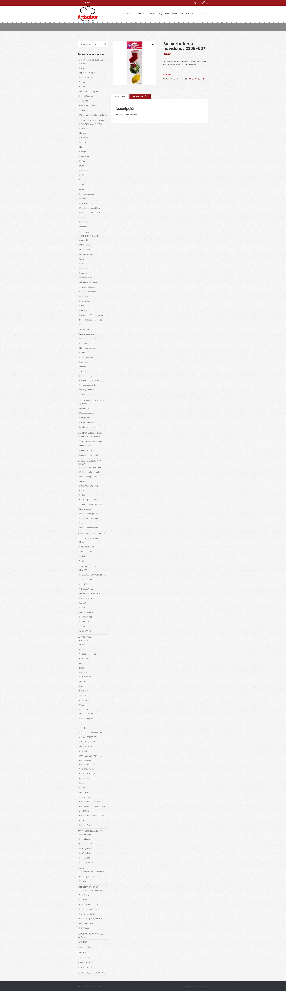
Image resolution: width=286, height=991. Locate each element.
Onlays (82, 189)
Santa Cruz (83, 691)
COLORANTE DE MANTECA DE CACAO (92, 818)
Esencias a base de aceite (89, 436)
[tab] (119, 96)
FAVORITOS (82, 942)
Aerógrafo (83, 101)
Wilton (82, 787)
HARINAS (83, 672)
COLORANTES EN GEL (88, 764)
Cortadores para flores (88, 385)
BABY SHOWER (85, 598)
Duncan (82, 681)
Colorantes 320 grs (87, 773)
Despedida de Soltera (88, 282)
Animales (83, 343)
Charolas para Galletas (88, 499)
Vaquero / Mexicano (87, 291)
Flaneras (82, 481)
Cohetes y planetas (87, 287)
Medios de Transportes (89, 338)
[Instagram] (196, 3)
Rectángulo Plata (86, 848)
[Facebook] (191, 3)
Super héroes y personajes (90, 320)
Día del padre (84, 249)
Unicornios (83, 268)
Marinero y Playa (86, 277)
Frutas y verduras (86, 254)
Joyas (81, 166)
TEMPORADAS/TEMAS (87, 567)
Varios (82, 110)
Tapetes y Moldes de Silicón (90, 504)
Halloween (83, 137)
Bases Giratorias (86, 77)
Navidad (200, 79)
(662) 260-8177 (86, 3)
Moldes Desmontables (88, 527)
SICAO (81, 668)
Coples (82, 87)
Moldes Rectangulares (88, 518)
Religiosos (83, 296)
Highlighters (84, 417)
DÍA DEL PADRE (85, 617)
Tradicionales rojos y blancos (91, 872)
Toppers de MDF (86, 551)
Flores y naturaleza (87, 348)
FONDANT (83, 709)
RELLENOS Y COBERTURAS (90, 732)
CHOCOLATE (84, 640)
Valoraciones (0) (140, 96)
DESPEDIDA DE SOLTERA (89, 593)
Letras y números (86, 194)
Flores (81, 147)
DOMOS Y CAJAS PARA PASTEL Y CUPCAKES (91, 935)
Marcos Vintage (86, 245)
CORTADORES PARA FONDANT (92, 381)
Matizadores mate (87, 413)
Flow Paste (83, 792)
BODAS (82, 607)
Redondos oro (85, 839)
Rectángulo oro (85, 853)
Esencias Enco (85, 445)
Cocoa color (84, 658)
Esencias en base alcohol (89, 455)
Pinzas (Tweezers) (87, 96)
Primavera (83, 310)
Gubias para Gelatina (88, 105)
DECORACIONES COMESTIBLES (91, 400)
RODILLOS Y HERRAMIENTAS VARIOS (91, 215)
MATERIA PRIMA (84, 637)
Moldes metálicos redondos (90, 467)
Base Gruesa (84, 858)
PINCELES (83, 222)
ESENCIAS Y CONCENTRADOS (90, 433)
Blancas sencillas (86, 862)
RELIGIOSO (83, 584)
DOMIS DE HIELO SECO (87, 957)
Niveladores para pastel (89, 91)
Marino (82, 161)
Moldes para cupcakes (88, 513)
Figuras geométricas (87, 334)
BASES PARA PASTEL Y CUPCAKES (92, 533)
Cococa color (84, 797)
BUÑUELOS (84, 928)
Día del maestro (86, 376)
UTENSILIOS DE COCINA (88, 887)
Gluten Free (84, 700)
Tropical (82, 371)
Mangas (82, 63)
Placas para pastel (87, 547)
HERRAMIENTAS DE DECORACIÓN (92, 60)
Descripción (120, 96)
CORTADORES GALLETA (89, 236)
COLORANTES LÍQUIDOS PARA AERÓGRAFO (92, 808)
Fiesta (81, 259)
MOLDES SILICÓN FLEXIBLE (90, 124)
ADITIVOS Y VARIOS (87, 742)
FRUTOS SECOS (85, 746)
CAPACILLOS (83, 868)
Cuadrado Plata (85, 844)
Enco (81, 783)
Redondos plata (85, 834)
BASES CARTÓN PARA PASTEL (90, 831)
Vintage (82, 151)
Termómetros (85, 895)
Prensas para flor (86, 156)
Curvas (82, 490)
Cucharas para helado (88, 904)
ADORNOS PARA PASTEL (88, 539)
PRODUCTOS (187, 13)
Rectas (82, 495)
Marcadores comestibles (89, 208)
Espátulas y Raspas (87, 72)
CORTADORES (83, 232)
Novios (82, 542)
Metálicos (83, 881)
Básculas (83, 900)
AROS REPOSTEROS (86, 967)
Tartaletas (83, 523)
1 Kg (81, 723)
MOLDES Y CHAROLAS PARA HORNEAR (89, 462)
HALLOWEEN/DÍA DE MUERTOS (92, 575)
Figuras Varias (85, 509)
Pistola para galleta (87, 914)
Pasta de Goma (85, 825)
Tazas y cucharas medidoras (91, 890)
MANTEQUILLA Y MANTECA (91, 756)
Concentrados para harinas (90, 441)
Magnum (83, 198)
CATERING (82, 952)
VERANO (82, 626)
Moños (82, 175)
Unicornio (83, 170)
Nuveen (82, 644)
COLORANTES (85, 760)
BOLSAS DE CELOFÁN (87, 962)
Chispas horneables (87, 654)
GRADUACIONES (86, 589)
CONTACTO (203, 13)
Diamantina (84, 408)
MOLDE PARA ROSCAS (88, 486)
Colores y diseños (86, 876)
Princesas (83, 306)
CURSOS (142, 13)
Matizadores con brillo (88, 422)
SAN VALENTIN (85, 579)
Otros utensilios (86, 923)
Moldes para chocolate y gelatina (93, 115)
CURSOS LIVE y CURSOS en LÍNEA (92, 973)
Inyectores (83, 203)
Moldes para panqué (88, 476)
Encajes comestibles (87, 427)
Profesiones (84, 362)
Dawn (81, 686)
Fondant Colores (86, 713)
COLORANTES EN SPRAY (89, 801)
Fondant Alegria (86, 718)
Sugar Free (83, 695)
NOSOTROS (128, 13)
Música (82, 324)
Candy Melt (84, 649)
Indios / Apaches (86, 357)
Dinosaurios (84, 301)
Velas (81, 561)
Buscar (104, 44)
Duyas (82, 68)
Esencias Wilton (85, 450)
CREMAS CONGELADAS (89, 737)
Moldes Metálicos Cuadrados (91, 472)
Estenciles (83, 227)
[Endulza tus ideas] (88, 14)
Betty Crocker (85, 677)
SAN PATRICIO (85, 631)
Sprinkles (83, 403)
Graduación (84, 240)
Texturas (83, 82)
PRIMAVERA (84, 621)
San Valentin (84, 329)
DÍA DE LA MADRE (86, 612)
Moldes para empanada (89, 909)
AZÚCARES (83, 751)
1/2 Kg (82, 728)
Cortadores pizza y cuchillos (91, 918)
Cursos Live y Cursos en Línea (163, 13)
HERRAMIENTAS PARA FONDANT (92, 121)
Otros (81, 663)
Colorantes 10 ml (86, 778)
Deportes (83, 273)
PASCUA (82, 603)
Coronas (82, 180)
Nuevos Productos (85, 947)
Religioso (83, 142)
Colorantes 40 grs (86, 769)
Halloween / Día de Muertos (91, 315)
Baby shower (84, 128)
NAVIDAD (192, 79)
